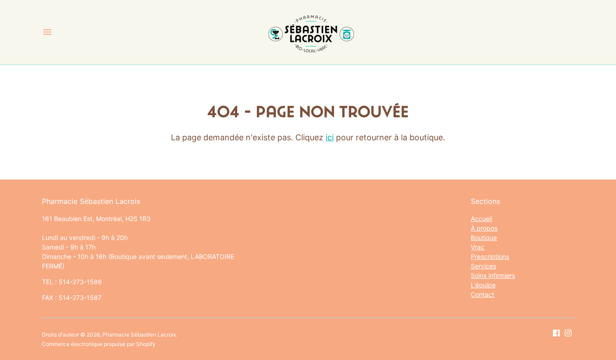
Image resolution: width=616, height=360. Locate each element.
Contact (482, 294)
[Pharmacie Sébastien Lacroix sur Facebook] (556, 332)
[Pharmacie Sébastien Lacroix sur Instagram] (568, 332)
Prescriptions (490, 256)
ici (330, 137)
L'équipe (483, 285)
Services (483, 266)
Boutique (484, 237)
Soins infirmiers (493, 275)
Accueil (481, 218)
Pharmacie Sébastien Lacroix (139, 334)
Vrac (477, 247)
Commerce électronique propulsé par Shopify (99, 344)
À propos (484, 228)
